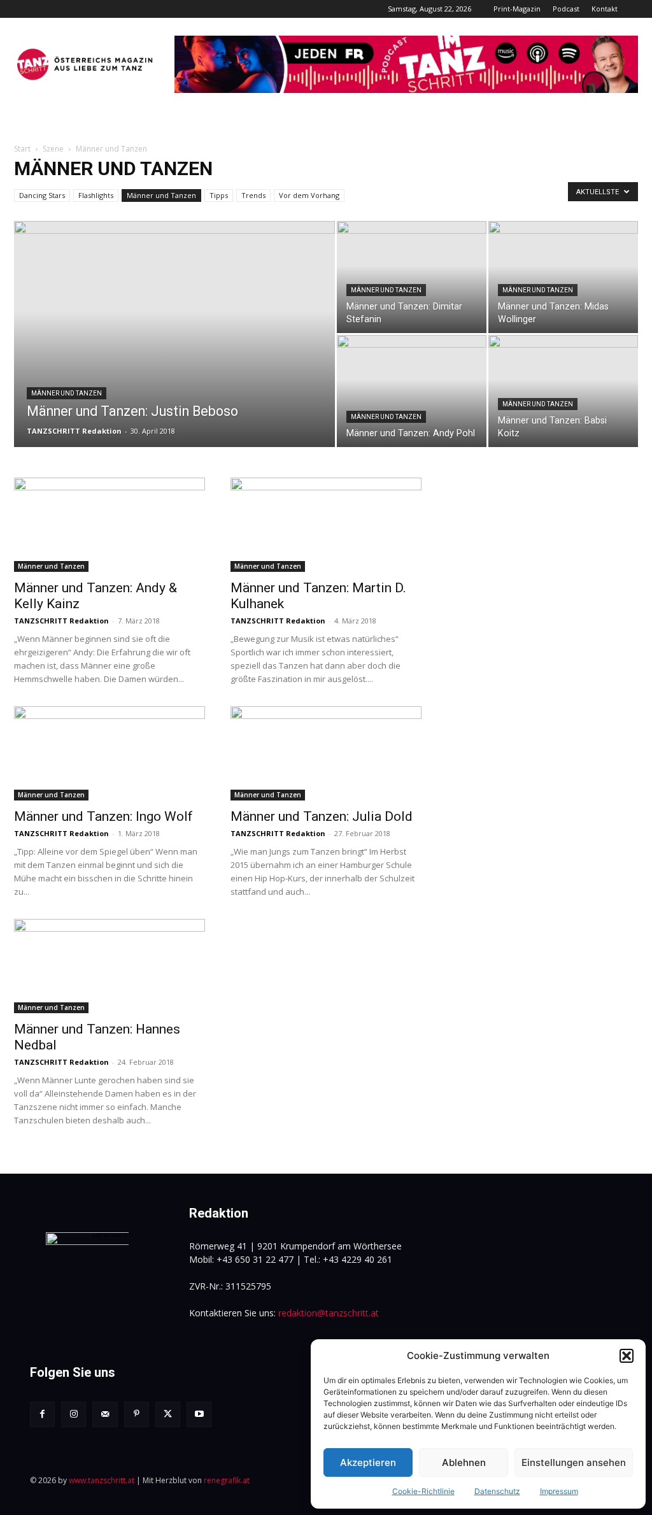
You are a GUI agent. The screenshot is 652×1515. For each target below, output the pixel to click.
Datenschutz (497, 1491)
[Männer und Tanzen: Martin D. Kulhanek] (326, 525)
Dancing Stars (42, 195)
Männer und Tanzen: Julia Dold (321, 816)
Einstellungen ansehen (573, 1462)
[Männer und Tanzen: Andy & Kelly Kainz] (109, 525)
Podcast (566, 8)
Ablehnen (464, 1462)
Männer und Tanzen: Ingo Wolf (103, 816)
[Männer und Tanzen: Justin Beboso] (174, 360)
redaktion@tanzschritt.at (328, 1313)
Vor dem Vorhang (309, 195)
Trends (253, 195)
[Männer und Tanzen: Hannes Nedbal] (109, 966)
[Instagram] (73, 1414)
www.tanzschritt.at (101, 1480)
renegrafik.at (227, 1480)
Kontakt (605, 8)
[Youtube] (199, 1414)
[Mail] (104, 1414)
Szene (53, 148)
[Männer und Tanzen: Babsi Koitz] (563, 391)
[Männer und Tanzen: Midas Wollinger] (563, 277)
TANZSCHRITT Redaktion (74, 431)
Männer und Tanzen (161, 195)
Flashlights (95, 195)
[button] (626, 1355)
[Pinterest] (136, 1414)
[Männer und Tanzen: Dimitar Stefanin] (411, 277)
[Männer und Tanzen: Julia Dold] (326, 753)
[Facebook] (42, 1414)
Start (22, 148)
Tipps (218, 195)
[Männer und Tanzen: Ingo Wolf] (109, 753)
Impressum (559, 1491)
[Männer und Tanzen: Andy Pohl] (411, 391)
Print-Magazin (517, 8)
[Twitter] (167, 1414)
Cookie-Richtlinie (423, 1491)
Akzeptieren (368, 1462)
